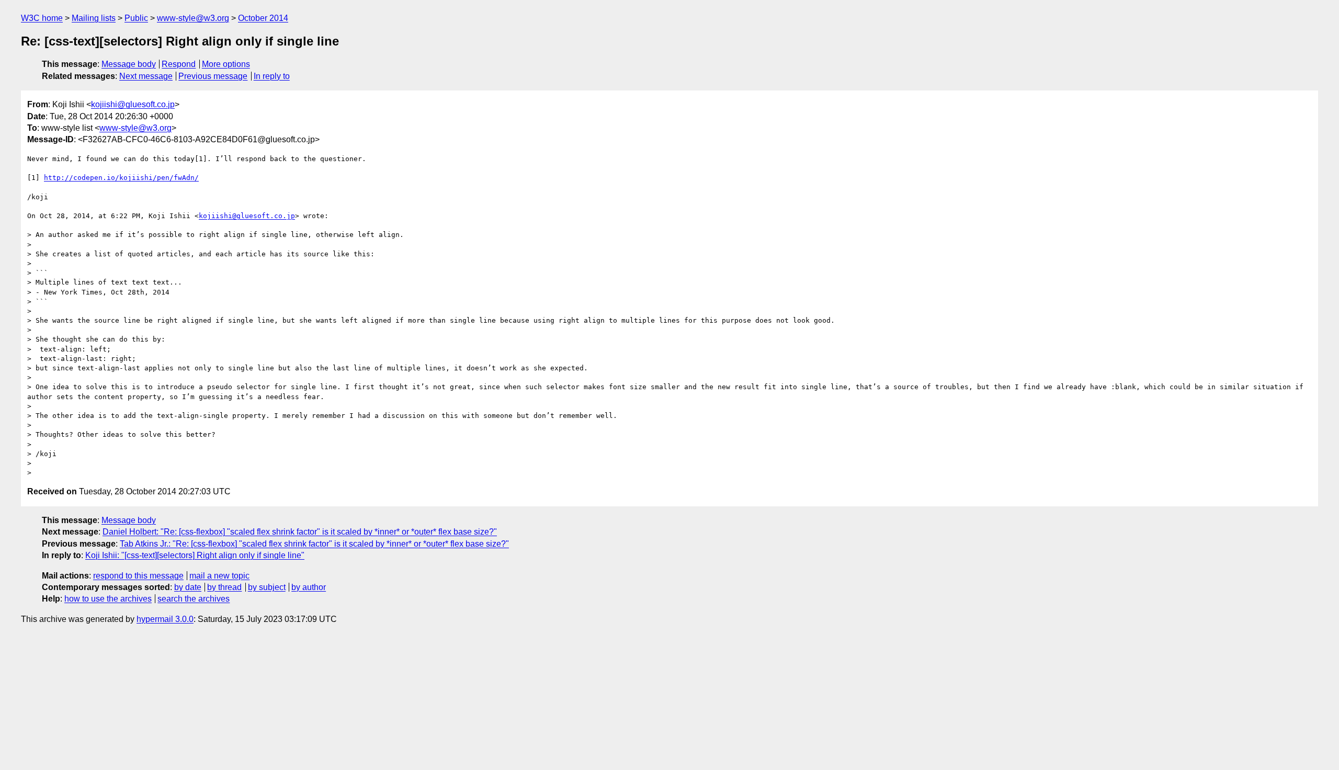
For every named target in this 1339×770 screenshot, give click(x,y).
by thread (224, 587)
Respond (179, 64)
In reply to (272, 76)
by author (308, 587)
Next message (146, 76)
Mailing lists (94, 18)
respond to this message (138, 575)
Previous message (212, 76)
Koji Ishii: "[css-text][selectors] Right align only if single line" (194, 555)
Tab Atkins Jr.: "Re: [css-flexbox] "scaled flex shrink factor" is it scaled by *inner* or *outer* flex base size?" (314, 543)
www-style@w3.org (193, 18)
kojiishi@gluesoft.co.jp (133, 104)
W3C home (42, 18)
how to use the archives (108, 598)
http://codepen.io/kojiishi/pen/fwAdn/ (121, 178)
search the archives (193, 598)
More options (226, 64)
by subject (267, 587)
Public (136, 18)
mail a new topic (219, 575)
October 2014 (263, 18)
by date (187, 587)
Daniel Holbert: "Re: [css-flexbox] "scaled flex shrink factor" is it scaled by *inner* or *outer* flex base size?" (300, 531)
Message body (128, 64)
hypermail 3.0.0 (165, 619)
